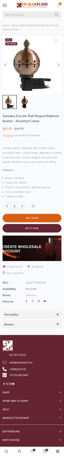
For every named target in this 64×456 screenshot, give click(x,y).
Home (6, 25)
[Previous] (8, 65)
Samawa (30, 295)
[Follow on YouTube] (45, 301)
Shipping (8, 135)
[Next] (56, 65)
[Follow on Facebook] (26, 301)
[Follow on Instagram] (38, 301)
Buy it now (32, 228)
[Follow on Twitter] (32, 301)
